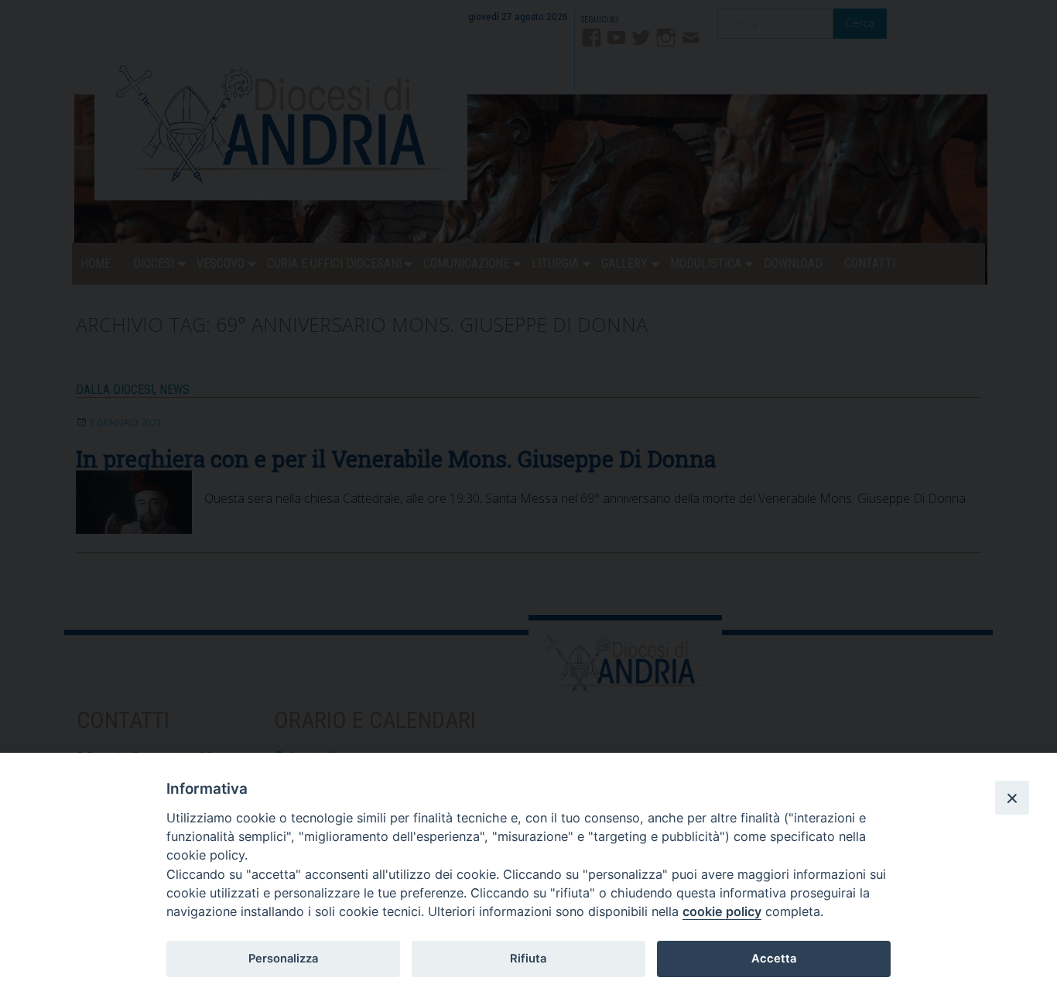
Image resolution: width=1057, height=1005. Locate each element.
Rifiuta (528, 959)
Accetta (773, 959)
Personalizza (283, 959)
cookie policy (721, 911)
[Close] (1012, 798)
